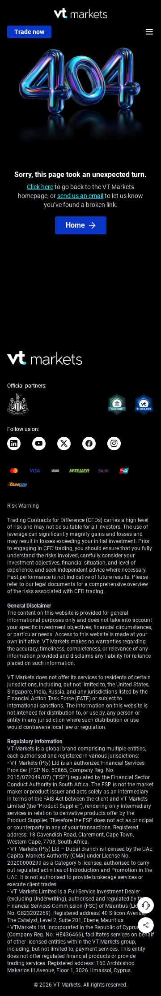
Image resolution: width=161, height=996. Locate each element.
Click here (40, 186)
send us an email (80, 195)
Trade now (29, 31)
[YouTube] (39, 443)
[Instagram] (114, 443)
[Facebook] (89, 443)
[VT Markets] (80, 13)
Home (75, 225)
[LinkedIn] (14, 443)
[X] (64, 443)
